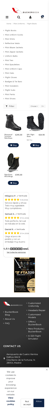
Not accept (27, 403)
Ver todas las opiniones (16, 252)
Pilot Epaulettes (12, 64)
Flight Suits (10, 90)
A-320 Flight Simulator (34, 337)
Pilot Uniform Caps (13, 69)
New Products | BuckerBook (36, 330)
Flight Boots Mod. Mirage (8, 175)
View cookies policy (10, 401)
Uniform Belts (11, 56)
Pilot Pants (10, 94)
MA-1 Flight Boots (30, 135)
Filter (11, 106)
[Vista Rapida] (21, 125)
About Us (10, 319)
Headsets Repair (36, 310)
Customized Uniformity (34, 304)
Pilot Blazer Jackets (14, 47)
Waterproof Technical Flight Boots (8, 136)
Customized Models (34, 316)
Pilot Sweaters (11, 86)
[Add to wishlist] (21, 116)
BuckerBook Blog (11, 313)
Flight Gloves (11, 77)
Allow (39, 401)
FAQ (7, 323)
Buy (15, 145)
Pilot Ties (9, 60)
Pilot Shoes (10, 98)
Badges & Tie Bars (13, 81)
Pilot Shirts (10, 39)
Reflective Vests (12, 43)
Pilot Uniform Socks (14, 35)
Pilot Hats (9, 73)
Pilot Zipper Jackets (14, 52)
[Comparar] (21, 121)
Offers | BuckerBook (34, 323)
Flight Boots (10, 30)
